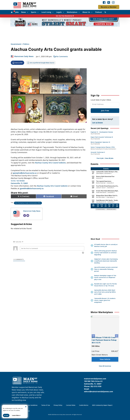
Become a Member (109, 7)
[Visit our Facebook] (104, 2)
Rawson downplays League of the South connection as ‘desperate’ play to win (105, 277)
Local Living (46, 12)
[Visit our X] (108, 2)
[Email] (27, 215)
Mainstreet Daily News (23, 56)
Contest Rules (70, 405)
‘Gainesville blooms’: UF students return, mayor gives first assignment (104, 300)
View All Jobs (109, 158)
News (23, 12)
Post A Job (100, 158)
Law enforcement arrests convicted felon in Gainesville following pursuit (105, 269)
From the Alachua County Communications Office (28, 203)
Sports (33, 12)
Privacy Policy (58, 405)
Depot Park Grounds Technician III (102, 137)
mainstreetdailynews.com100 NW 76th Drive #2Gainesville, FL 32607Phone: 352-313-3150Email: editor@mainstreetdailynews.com (98, 385)
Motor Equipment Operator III (100, 142)
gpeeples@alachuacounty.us (25, 173)
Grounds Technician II (98, 152)
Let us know (97, 122)
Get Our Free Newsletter (64, 16)
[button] (93, 336)
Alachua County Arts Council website (50, 163)
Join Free (105, 110)
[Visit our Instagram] (113, 2)
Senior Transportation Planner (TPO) (103, 147)
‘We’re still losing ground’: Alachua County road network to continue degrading (105, 253)
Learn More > (16, 415)
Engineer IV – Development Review (102, 132)
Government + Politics (20, 44)
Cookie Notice (83, 405)
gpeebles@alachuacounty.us (31, 188)
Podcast (98, 12)
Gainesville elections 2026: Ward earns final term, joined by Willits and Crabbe (105, 292)
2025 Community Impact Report (102, 405)
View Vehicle (105, 359)
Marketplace (72, 12)
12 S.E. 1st (15, 181)
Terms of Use (45, 405)
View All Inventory (105, 366)
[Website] (24, 215)
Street (22, 181)
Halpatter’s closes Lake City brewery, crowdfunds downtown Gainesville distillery (106, 261)
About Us (86, 12)
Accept (6, 415)
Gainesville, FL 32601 (19, 183)
